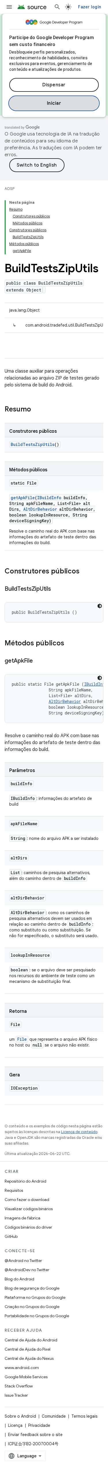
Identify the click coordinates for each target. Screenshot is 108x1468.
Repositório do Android (25, 1181)
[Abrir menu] (9, 7)
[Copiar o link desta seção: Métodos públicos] (70, 643)
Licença (15, 1425)
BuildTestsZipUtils (32, 444)
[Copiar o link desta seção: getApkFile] (38, 661)
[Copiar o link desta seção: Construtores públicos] (85, 571)
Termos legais (84, 1416)
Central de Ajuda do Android (31, 1340)
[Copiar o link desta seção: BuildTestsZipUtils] (56, 589)
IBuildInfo (49, 497)
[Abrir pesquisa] (57, 6)
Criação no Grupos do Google (32, 1306)
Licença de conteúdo (79, 1131)
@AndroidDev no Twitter (27, 1269)
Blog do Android (19, 1279)
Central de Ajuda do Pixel (27, 1349)
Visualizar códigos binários (29, 1208)
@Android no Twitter (23, 1260)
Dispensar (54, 85)
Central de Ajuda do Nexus (29, 1358)
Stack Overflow (19, 1386)
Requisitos (14, 1190)
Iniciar (54, 103)
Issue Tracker (16, 1395)
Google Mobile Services (26, 1376)
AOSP (9, 188)
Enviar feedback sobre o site (35, 1434)
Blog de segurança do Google (32, 1288)
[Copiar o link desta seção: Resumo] (37, 409)
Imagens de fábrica (22, 1218)
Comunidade (54, 1416)
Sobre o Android (20, 1416)
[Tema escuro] (99, 606)
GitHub (11, 1236)
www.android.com (22, 1367)
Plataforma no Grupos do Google (35, 1297)
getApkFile (23, 497)
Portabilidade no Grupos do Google (37, 1315)
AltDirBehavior (40, 509)
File (22, 1039)
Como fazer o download (27, 1199)
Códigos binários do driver (28, 1227)
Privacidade (39, 1425)
